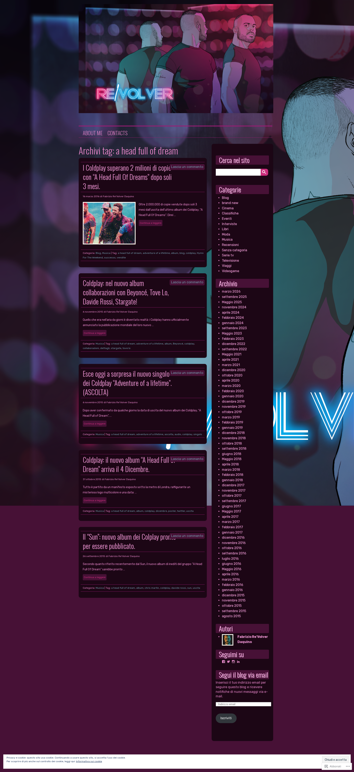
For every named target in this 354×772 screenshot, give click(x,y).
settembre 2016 (234, 553)
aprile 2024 (230, 312)
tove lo (126, 348)
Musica (106, 253)
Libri (225, 229)
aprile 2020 (230, 380)
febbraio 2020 (233, 391)
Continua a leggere (150, 223)
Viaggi (226, 266)
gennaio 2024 (232, 323)
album (174, 253)
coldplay (191, 253)
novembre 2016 (234, 543)
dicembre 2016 (233, 537)
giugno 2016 (231, 564)
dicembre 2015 (233, 595)
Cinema (228, 208)
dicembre (161, 511)
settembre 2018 (234, 448)
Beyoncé (178, 343)
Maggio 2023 (232, 333)
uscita (190, 511)
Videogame (230, 271)
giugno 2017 (231, 506)
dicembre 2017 (233, 485)
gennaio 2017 (232, 532)
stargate (116, 348)
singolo (197, 434)
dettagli (105, 348)
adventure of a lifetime (156, 253)
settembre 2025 (234, 297)
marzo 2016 (231, 579)
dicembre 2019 (233, 401)
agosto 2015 (231, 616)
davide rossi (178, 587)
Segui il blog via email (243, 674)
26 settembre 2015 (94, 556)
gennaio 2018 (232, 480)
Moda (226, 234)
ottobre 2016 (232, 548)
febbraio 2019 (232, 422)
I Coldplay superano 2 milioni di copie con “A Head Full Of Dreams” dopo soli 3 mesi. (127, 176)
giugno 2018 (231, 454)
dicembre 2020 (233, 370)
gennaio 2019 (232, 428)
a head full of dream (130, 253)
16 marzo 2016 (91, 196)
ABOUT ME (92, 133)
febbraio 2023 (233, 339)
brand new (230, 203)
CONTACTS (118, 133)
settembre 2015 (234, 611)
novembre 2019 (234, 407)
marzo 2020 (231, 386)
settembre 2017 (234, 501)
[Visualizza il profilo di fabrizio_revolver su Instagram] (233, 661)
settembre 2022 (234, 349)
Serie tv (228, 255)
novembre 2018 (234, 438)
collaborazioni (91, 348)
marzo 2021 (231, 365)
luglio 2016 (230, 558)
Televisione (230, 260)
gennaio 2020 (232, 396)
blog (182, 253)
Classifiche (230, 213)
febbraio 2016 (232, 585)
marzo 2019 (231, 417)
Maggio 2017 (231, 511)
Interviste (229, 224)
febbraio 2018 (232, 475)
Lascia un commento (187, 167)
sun (189, 587)
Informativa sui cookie (89, 761)
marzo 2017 (231, 522)
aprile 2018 (230, 464)
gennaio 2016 (232, 590)
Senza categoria (234, 250)
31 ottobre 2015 (92, 479)
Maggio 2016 (231, 569)
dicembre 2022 (233, 344)
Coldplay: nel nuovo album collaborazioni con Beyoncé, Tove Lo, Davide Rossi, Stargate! (126, 292)
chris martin (152, 587)
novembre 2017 (233, 490)
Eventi (227, 219)
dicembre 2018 (233, 433)
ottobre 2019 (232, 412)
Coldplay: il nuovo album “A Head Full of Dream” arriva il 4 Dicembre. (129, 464)
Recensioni (230, 245)
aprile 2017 (230, 517)
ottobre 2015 (232, 606)
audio (178, 434)
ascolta (169, 434)
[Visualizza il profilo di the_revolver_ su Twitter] (228, 661)
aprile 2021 (230, 359)
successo (110, 257)
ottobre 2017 (232, 495)
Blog (98, 253)
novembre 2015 (233, 600)
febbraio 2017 (232, 527)
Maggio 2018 (231, 459)
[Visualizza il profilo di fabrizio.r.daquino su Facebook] (223, 661)
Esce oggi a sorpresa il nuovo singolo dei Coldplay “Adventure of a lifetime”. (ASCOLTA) (127, 382)
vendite (121, 257)
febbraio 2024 (233, 318)
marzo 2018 (231, 470)
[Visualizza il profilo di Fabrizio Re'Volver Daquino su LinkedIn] (238, 661)
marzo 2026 (231, 291)
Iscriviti (226, 718)
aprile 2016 (230, 574)
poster (172, 511)
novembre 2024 (234, 307)
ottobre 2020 (232, 375)
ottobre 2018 (232, 443)
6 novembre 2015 (93, 311)
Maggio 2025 (232, 302)
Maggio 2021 (231, 354)
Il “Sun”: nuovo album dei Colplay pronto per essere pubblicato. (129, 541)
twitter (181, 511)
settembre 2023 (234, 328)
